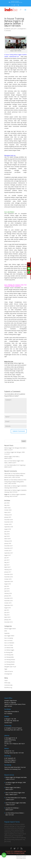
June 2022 (6, 503)
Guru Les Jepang (8, 638)
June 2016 (6, 588)
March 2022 (7, 507)
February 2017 (8, 569)
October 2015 (7, 603)
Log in (6, 680)
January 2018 (7, 543)
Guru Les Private (8, 645)
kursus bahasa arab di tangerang (17, 837)
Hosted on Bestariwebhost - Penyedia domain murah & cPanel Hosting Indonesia (21, 856)
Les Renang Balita (9, 657)
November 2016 (8, 577)
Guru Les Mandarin (9, 643)
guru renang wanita (9, 839)
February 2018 (8, 541)
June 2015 (6, 612)
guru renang (7, 841)
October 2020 (7, 510)
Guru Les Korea (8, 640)
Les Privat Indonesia (19, 826)
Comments (8, 685)
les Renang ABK (8, 652)
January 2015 (7, 619)
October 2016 (7, 579)
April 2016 (6, 591)
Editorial (8, 28)
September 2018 (8, 526)
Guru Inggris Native (9, 635)
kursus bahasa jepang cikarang (15, 830)
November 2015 (8, 600)
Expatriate (7, 633)
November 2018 (8, 522)
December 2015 (8, 598)
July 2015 (6, 610)
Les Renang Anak (8, 654)
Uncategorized (21, 28)
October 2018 (7, 524)
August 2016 (7, 584)
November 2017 (8, 548)
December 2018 (8, 519)
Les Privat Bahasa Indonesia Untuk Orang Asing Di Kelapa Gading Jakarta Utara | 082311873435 (14, 475)
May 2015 (6, 615)
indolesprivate (8, 832)
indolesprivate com (20, 839)
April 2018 (6, 536)
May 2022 (6, 505)
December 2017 (8, 545)
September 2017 (8, 553)
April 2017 (6, 565)
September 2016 (8, 581)
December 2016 (8, 574)
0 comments (7, 30)
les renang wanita (8, 828)
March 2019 (7, 512)
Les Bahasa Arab (8, 647)
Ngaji (5, 669)
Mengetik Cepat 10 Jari (10, 666)
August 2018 (7, 529)
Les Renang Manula (9, 662)
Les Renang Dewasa (9, 659)
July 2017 (6, 557)
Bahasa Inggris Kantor (10, 628)
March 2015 (7, 617)
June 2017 (6, 560)
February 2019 (8, 515)
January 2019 (7, 517)
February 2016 (8, 593)
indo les (14, 824)
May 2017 (6, 562)
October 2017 (7, 550)
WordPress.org (8, 687)
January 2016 (7, 596)
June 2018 (6, 531)
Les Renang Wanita (9, 664)
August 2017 (7, 555)
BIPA (5, 631)
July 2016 (6, 586)
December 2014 (8, 622)
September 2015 (8, 605)
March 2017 (7, 567)
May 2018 (6, 534)
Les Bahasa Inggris (9, 650)
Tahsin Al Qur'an (8, 671)
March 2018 (7, 538)
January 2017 (7, 572)
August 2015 (7, 607)
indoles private (8, 824)
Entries (7, 682)
